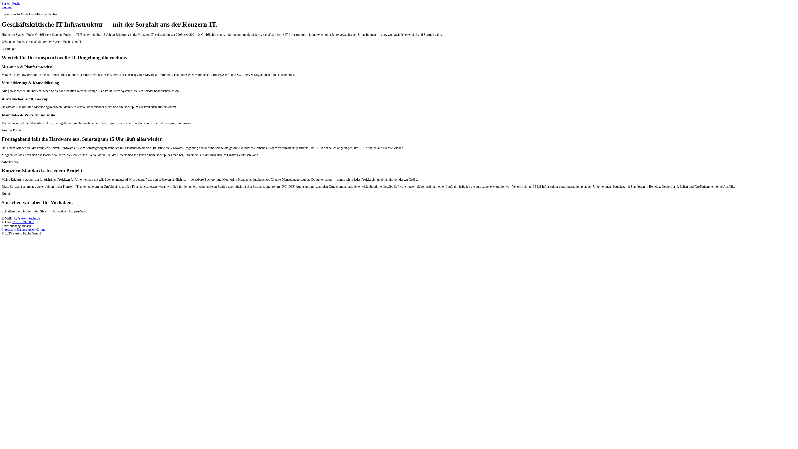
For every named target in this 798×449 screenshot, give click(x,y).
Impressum (9, 229)
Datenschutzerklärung (31, 229)
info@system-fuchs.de (25, 218)
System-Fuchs (11, 3)
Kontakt (7, 7)
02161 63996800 (23, 222)
